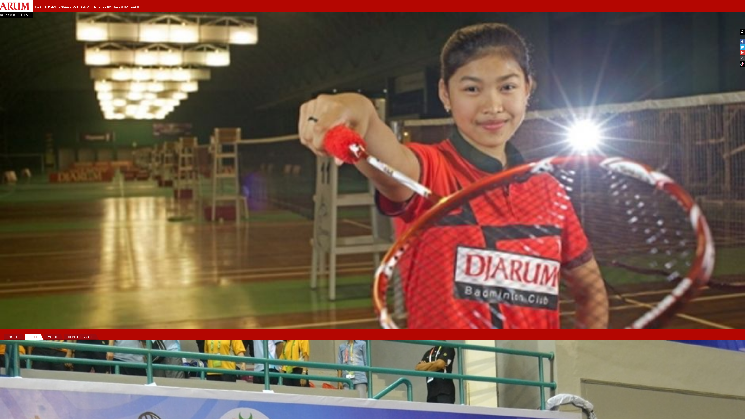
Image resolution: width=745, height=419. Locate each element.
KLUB (38, 7)
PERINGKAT (50, 7)
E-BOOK (106, 7)
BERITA (85, 7)
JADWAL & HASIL (68, 7)
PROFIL (96, 7)
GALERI (135, 7)
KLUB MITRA (121, 7)
